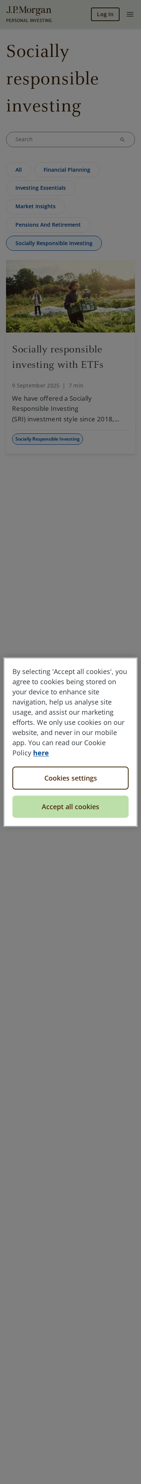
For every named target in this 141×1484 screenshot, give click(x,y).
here (41, 752)
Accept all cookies (70, 806)
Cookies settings (70, 777)
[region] (70, 742)
